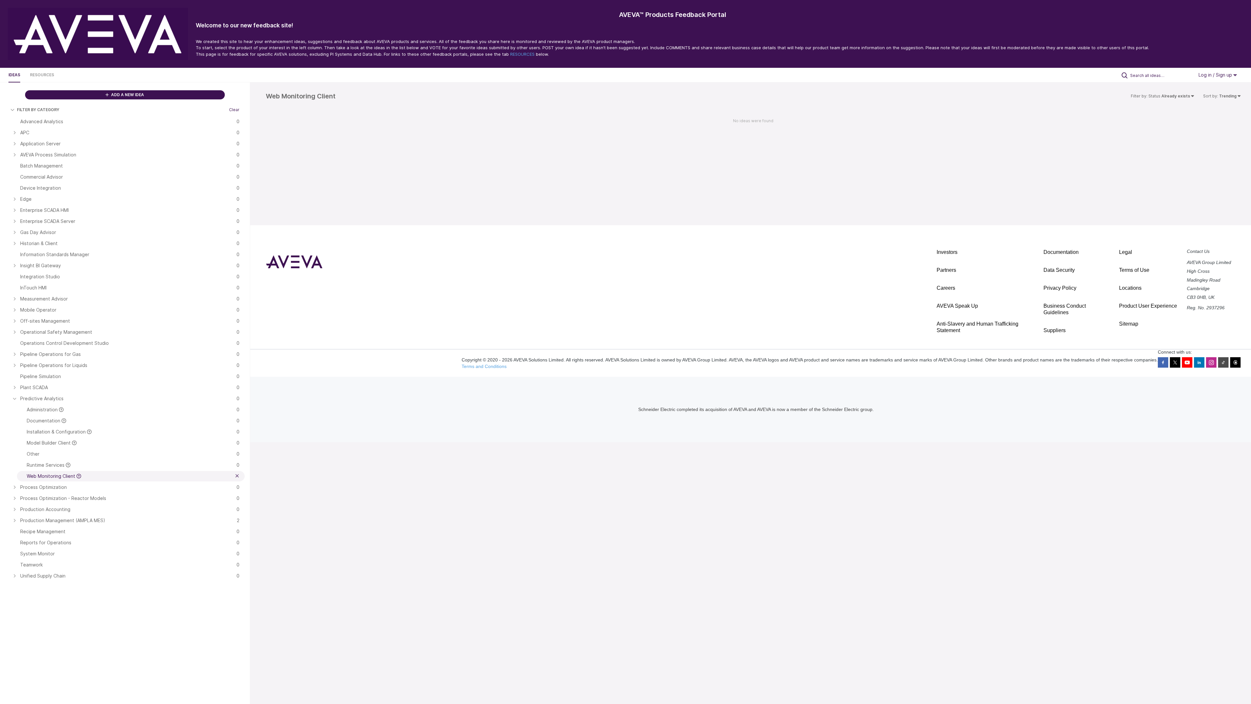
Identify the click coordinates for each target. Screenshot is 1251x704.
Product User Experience (1148, 306)
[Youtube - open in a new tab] (1187, 362)
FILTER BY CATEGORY (38, 109)
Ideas (14, 74)
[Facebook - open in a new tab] (1163, 362)
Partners (946, 270)
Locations (1130, 288)
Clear (234, 109)
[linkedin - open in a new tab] (1199, 362)
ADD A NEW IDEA (127, 94)
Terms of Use (1134, 270)
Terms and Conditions (484, 366)
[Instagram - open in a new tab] (1211, 362)
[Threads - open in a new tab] (1235, 362)
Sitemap (1128, 324)
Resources (42, 74)
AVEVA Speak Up (957, 306)
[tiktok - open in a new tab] (1223, 362)
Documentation (1061, 252)
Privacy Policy (1059, 288)
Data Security (1059, 270)
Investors (947, 252)
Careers (946, 288)
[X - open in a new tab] (1175, 362)
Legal (1125, 252)
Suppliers (1054, 330)
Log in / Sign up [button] (1216, 75)
